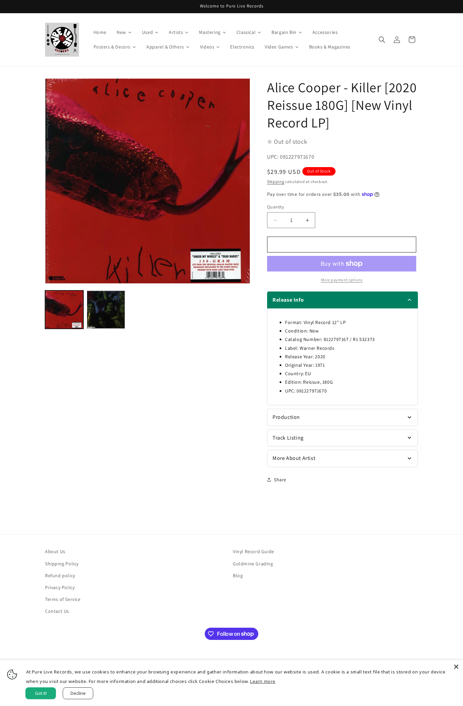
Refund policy (60, 575)
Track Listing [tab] (288, 437)
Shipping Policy (62, 564)
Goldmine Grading (253, 564)
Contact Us (57, 611)
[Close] (456, 666)
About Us (55, 551)
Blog (238, 575)
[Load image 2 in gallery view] (106, 309)
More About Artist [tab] (294, 458)
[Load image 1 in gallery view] (64, 309)
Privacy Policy (60, 587)
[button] (382, 39)
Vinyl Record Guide (253, 551)
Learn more (263, 681)
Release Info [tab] (288, 299)
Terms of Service (63, 599)
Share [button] (280, 480)
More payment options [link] (342, 279)
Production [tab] (286, 417)
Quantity (275, 207)
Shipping (275, 181)
